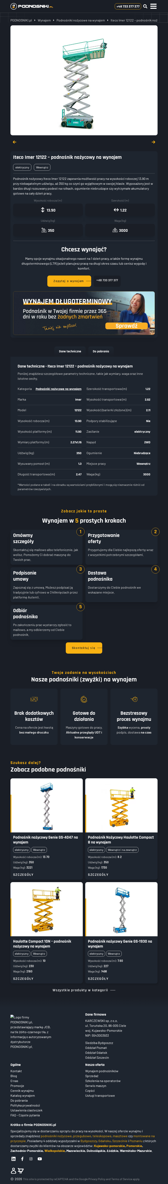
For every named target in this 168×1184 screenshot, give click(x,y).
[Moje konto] (13, 1171)
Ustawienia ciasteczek (26, 1110)
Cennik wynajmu (22, 1090)
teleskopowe (102, 1136)
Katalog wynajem (22, 1095)
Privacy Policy (96, 1179)
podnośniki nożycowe (56, 1136)
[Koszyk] (21, 1171)
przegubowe (82, 1136)
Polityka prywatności (25, 1105)
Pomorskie (134, 1146)
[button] (153, 6)
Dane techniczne (70, 351)
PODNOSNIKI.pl (21, 20)
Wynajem (44, 20)
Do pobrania (101, 351)
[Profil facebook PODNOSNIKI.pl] (22, 1159)
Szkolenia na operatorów (103, 1081)
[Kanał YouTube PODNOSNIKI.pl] (40, 1159)
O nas (14, 1081)
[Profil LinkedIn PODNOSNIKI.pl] (13, 1159)
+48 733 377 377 (107, 280)
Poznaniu (136, 1141)
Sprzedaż (91, 1076)
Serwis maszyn (95, 1086)
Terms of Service (121, 1179)
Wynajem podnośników (101, 1071)
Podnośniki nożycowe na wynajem (81, 20)
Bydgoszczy (89, 1141)
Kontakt (16, 1071)
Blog (13, 1076)
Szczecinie (119, 1141)
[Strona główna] (38, 6)
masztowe (120, 1136)
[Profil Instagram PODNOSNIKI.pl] (31, 1159)
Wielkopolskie (54, 1151)
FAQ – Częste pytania (25, 1115)
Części (90, 1090)
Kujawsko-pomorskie (109, 1146)
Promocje (17, 1086)
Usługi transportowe (100, 1095)
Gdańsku (104, 1141)
